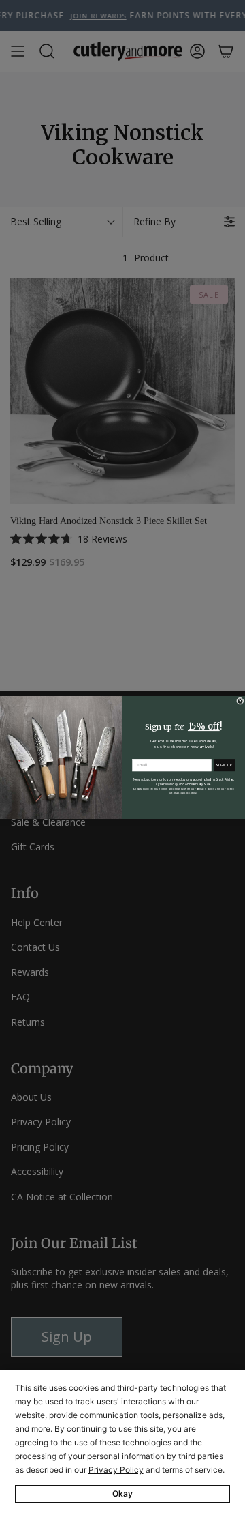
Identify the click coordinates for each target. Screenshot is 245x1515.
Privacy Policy (116, 1469)
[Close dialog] (240, 701)
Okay (122, 1493)
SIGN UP (224, 765)
